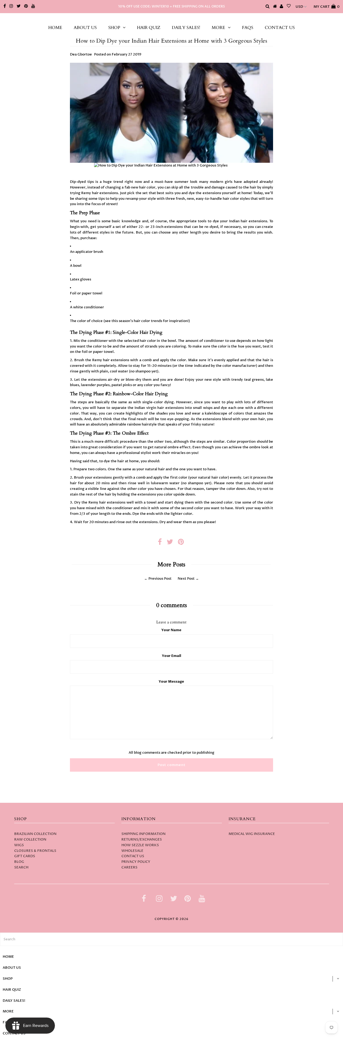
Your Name (171, 630)
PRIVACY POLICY (135, 861)
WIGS (19, 845)
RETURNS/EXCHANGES (141, 839)
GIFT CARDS (24, 856)
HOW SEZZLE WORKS (140, 845)
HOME (55, 28)
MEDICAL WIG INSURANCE (252, 833)
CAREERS (129, 867)
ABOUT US (85, 28)
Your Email (171, 655)
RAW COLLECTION (30, 839)
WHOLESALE (132, 850)
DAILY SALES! (186, 28)
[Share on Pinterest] (181, 543)
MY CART (327, 6)
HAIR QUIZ (148, 28)
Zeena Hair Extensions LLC (171, 18)
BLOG (19, 861)
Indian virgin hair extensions (159, 407)
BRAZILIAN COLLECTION (35, 833)
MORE (218, 28)
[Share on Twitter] (170, 543)
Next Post (186, 578)
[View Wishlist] (289, 6)
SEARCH (21, 867)
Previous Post (160, 578)
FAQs (247, 28)
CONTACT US (280, 28)
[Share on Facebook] (160, 543)
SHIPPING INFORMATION (143, 833)
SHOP (114, 28)
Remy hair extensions (99, 193)
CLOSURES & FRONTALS (35, 850)
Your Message (171, 681)
